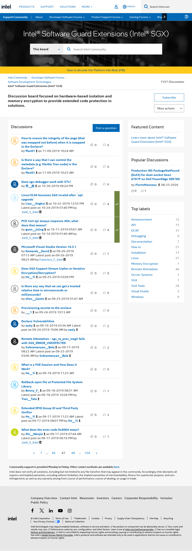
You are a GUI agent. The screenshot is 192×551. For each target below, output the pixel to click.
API (133, 225)
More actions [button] (166, 108)
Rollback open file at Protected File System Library (51, 384)
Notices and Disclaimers (43, 532)
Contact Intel (68, 498)
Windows (137, 297)
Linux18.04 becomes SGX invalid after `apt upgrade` (52, 197)
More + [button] (87, 6)
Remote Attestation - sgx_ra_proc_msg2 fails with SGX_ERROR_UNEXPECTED (53, 341)
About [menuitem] (39, 17)
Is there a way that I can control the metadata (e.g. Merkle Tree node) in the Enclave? (49, 164)
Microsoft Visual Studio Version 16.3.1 (48, 247)
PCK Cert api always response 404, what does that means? (49, 223)
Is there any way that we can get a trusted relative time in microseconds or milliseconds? (50, 290)
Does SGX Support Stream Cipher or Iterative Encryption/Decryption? (53, 270)
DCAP (135, 230)
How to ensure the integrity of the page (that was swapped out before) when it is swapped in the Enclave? (53, 142)
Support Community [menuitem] (15, 17)
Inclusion (166, 498)
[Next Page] (96, 453)
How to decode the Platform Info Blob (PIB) (96, 70)
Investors (103, 498)
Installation (138, 252)
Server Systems (141, 274)
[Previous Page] (34, 453)
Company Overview (44, 498)
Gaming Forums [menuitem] (139, 17)
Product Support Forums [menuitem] (106, 17)
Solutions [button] (68, 6)
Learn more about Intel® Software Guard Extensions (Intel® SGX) (153, 139)
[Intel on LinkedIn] (51, 511)
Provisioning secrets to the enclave (46, 308)
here (116, 467)
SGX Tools (138, 285)
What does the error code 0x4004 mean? (50, 430)
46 (54, 453)
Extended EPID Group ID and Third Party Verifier (49, 410)
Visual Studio (140, 291)
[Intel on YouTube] (60, 511)
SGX (134, 280)
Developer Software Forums (48, 77)
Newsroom (87, 498)
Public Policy (39, 502)
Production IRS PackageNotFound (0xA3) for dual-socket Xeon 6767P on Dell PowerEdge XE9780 (155, 174)
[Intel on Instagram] (69, 511)
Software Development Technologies (29, 82)
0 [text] (135, 190)
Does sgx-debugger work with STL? (46, 182)
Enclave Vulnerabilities (37, 321)
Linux (135, 258)
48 (73, 453)
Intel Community (17, 77)
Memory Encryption (144, 263)
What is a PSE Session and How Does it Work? (49, 367)
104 (87, 453)
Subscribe (169, 97)
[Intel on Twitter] (42, 511)
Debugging (138, 236)
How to (136, 247)
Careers (117, 498)
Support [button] (47, 6)
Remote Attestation (144, 269)
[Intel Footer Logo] (12, 518)
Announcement (141, 219)
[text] (132, 190)
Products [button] (26, 6)
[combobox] (112, 49)
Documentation (141, 241)
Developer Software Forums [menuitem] (65, 17)
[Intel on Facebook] (32, 511)
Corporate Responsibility (141, 498)
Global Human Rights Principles (57, 535)
